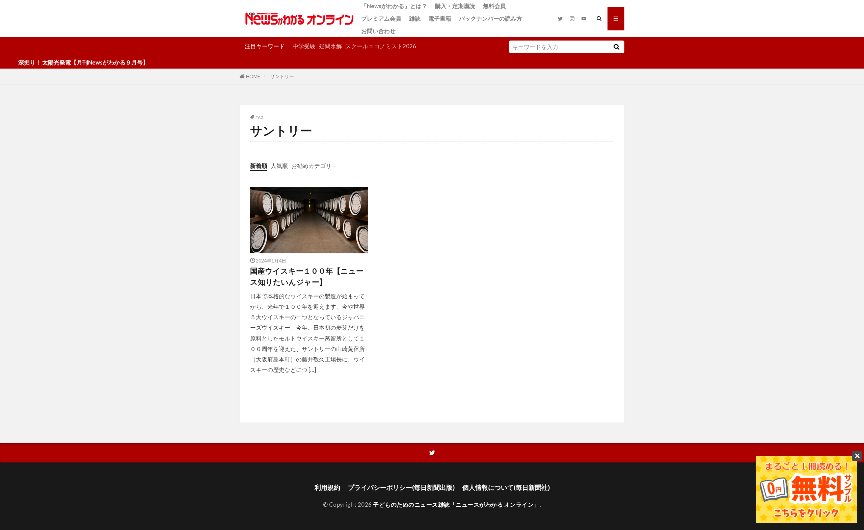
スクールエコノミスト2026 (380, 46)
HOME (253, 76)
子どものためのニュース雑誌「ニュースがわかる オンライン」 (456, 504)
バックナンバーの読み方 (490, 18)
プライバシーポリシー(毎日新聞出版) (401, 487)
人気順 (279, 165)
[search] (616, 47)
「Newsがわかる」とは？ (394, 5)
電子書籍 (439, 18)
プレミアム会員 (381, 18)
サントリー (282, 76)
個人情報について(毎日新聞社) (506, 487)
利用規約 (327, 487)
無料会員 (494, 5)
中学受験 (304, 46)
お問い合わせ (378, 30)
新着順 (258, 165)
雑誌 (415, 18)
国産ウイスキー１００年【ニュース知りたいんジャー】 (306, 276)
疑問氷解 (330, 46)
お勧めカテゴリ (311, 165)
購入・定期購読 (455, 5)
